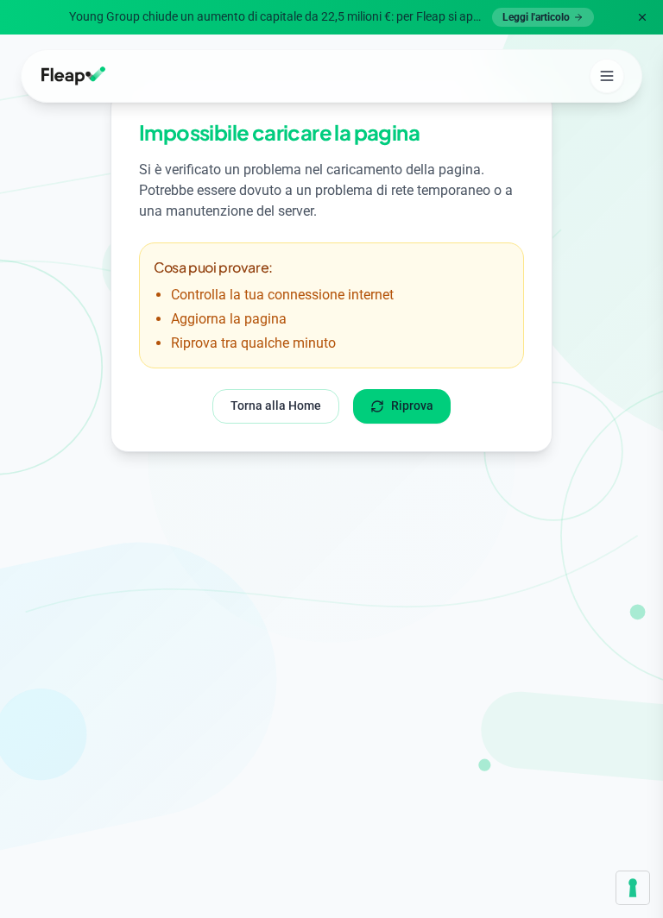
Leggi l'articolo (536, 17)
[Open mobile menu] (607, 76)
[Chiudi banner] (642, 17)
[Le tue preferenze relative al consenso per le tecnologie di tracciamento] (632, 887)
